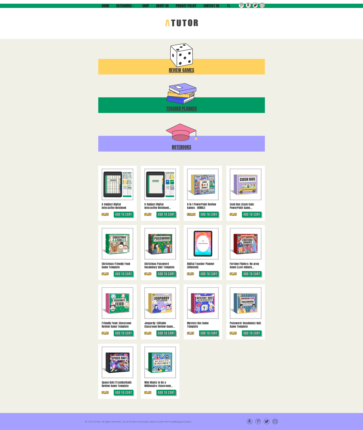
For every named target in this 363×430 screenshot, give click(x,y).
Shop (145, 6)
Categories (124, 6)
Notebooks (181, 147)
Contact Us (211, 6)
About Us (162, 6)
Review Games (181, 70)
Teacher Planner (181, 108)
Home (105, 6)
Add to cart (123, 214)
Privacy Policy (186, 6)
